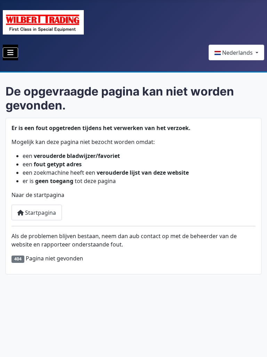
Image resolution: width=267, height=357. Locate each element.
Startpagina (40, 213)
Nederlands (237, 52)
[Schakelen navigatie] (10, 52)
